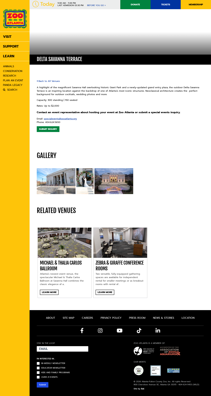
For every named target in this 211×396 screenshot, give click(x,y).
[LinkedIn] (158, 330)
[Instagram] (100, 330)
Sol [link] (142, 388)
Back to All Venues (49, 81)
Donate (135, 4)
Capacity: (42, 100)
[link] (15, 16)
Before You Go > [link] (96, 5)
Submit (42, 384)
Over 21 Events (49, 377)
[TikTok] (139, 330)
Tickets (165, 4)
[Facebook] (82, 330)
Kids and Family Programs (55, 372)
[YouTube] (120, 330)
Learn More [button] (49, 292)
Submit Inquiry (48, 129)
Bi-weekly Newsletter (53, 363)
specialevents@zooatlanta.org (60, 119)
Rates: (40, 106)
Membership (196, 4)
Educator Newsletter (53, 368)
